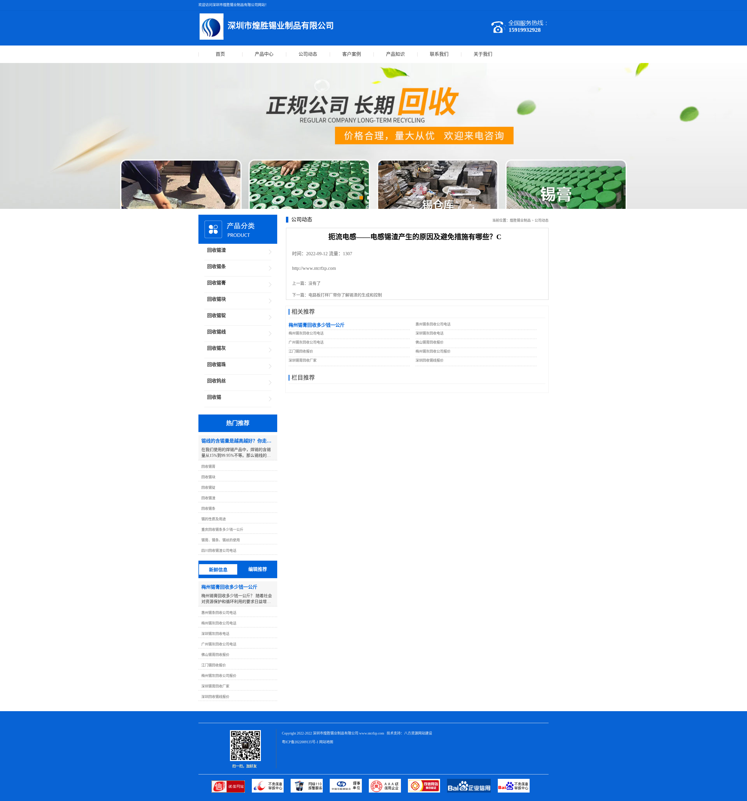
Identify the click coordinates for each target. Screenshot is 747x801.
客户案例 (351, 54)
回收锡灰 (216, 348)
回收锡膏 (216, 282)
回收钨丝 (216, 380)
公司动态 (308, 54)
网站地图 (326, 742)
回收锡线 (216, 331)
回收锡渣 (216, 250)
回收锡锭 (216, 315)
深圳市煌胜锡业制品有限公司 (335, 733)
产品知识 (395, 54)
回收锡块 (216, 299)
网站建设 (425, 733)
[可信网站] (427, 791)
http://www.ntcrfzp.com (314, 268)
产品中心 (264, 54)
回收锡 (214, 397)
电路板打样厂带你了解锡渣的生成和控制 (345, 295)
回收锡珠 (216, 364)
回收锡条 (216, 266)
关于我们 (483, 54)
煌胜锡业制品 (520, 220)
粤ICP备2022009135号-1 (300, 742)
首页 (220, 54)
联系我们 (439, 54)
